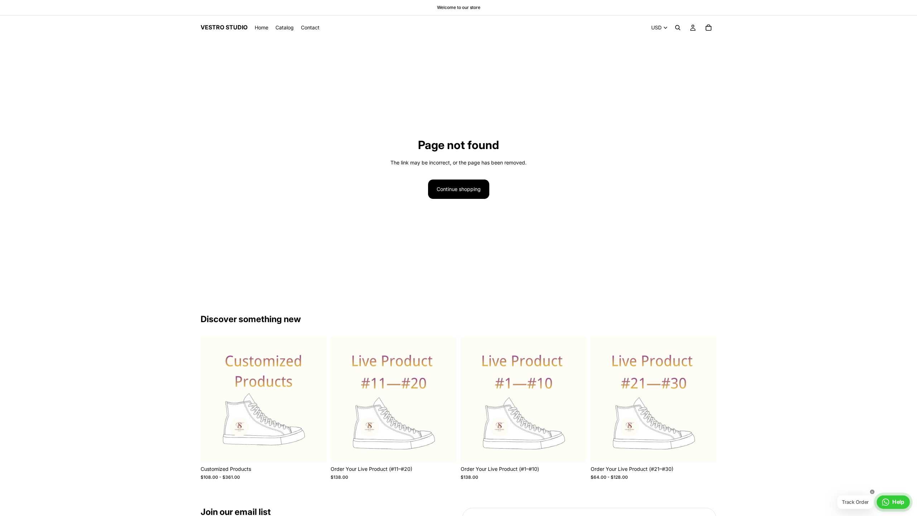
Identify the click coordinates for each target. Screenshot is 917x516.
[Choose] (315, 451)
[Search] (678, 27)
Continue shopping (459, 189)
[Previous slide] (341, 399)
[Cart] (708, 27)
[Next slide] (445, 399)
